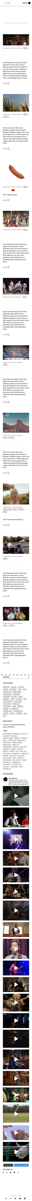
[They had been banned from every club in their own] (16, 1039)
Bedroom (6, 687)
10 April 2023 (7, 623)
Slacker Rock (18, 711)
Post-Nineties (7, 701)
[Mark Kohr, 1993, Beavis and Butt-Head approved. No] (16, 1152)
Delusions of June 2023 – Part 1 (16, 55)
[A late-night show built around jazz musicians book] (16, 1002)
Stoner (12, 713)
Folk (19, 689)
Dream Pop (17, 738)
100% (7, 190)
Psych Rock (7, 706)
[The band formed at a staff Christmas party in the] (16, 968)
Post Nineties (15, 753)
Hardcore (17, 694)
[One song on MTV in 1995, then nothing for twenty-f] (16, 910)
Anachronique (7, 733)
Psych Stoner (7, 757)
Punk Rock (20, 757)
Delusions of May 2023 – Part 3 (15, 237)
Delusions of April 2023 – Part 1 (13, 632)
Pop (25, 699)
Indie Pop (16, 746)
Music (25, 48)
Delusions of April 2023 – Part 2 (13, 566)
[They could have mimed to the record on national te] (16, 1059)
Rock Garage (7, 760)
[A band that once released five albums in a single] (16, 875)
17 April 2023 (7, 556)
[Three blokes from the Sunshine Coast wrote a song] (16, 1114)
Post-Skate (7, 704)
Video (21, 766)
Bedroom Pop (17, 733)
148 (17, 675)
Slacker (6, 708)
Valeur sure (14, 766)
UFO (4, 716)
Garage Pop (7, 692)
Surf (25, 713)
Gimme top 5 (16, 744)
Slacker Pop (14, 708)
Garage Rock (7, 694)
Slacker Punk (7, 711)
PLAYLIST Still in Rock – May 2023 (16, 122)
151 (28, 675)
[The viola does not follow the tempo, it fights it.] (16, 796)
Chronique (13, 735)
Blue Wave (6, 735)
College (13, 687)
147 (14, 675)
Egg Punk (13, 689)
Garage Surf (7, 744)
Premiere (5, 755)
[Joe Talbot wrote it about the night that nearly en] (16, 891)
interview (6, 696)
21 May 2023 (6, 229)
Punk (4, 511)
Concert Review (8, 738)
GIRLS (7, 515)
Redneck (20, 706)
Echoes (5, 689)
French (5, 740)
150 (25, 675)
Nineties (6, 699)
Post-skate (6, 753)
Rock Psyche (16, 760)
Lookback (13, 749)
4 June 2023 (6, 48)
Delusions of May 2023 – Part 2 (15, 304)
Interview (6, 749)
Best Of (25, 733)
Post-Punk (18, 701)
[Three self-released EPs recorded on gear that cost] (16, 839)
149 (21, 675)
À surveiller (7, 768)
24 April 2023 (7, 507)
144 (2, 675)
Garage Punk (7, 509)
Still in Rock (16, 48)
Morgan (20, 749)
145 (6, 675)
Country (21, 687)
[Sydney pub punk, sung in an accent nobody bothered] (16, 858)
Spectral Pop (17, 764)
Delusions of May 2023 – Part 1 (15, 371)
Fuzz (24, 689)
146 (10, 675)
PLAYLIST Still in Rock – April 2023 (16, 444)
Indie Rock (23, 746)
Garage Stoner (17, 742)
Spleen (5, 713)
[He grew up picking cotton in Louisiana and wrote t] (16, 817)
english (24, 738)
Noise (12, 699)
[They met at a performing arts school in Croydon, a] (16, 984)
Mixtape (14, 696)
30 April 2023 (7, 362)
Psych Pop (13, 755)
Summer (19, 713)
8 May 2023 (6, 297)
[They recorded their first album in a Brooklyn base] (16, 929)
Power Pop (16, 704)
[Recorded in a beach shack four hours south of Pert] (16, 1132)
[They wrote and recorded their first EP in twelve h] (16, 1094)
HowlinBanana (7, 746)
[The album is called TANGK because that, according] (16, 1020)
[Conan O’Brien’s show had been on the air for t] (16, 949)
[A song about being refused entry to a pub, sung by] (16, 1078)
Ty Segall (6, 766)
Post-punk (23, 751)
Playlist (6, 116)
